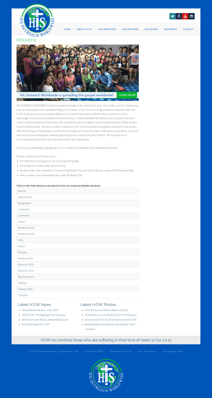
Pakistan (22, 282)
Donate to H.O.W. (121, 351)
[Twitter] (172, 16)
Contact (188, 29)
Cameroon (24, 215)
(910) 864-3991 (94, 351)
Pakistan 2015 (25, 289)
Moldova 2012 (25, 258)
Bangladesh (24, 203)
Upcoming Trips (173, 351)
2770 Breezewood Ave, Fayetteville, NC (54, 351)
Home (67, 29)
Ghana (21, 221)
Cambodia (23, 209)
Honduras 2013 (26, 227)
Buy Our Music (148, 351)
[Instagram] (191, 16)
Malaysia (22, 252)
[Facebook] (179, 16)
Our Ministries (107, 29)
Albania (22, 191)
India (20, 240)
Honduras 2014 (26, 233)
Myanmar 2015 (26, 276)
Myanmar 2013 (26, 264)
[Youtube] (185, 16)
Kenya (21, 246)
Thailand (22, 295)
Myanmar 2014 (26, 270)
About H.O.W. (84, 29)
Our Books (151, 29)
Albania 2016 (25, 197)
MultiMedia (170, 29)
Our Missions (130, 29)
